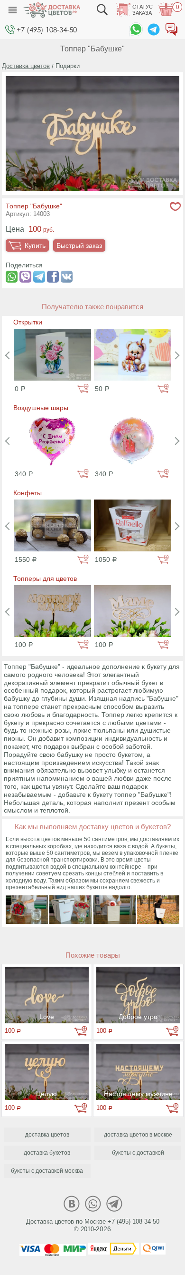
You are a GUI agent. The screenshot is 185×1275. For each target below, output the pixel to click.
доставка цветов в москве (138, 1134)
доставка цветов (47, 1134)
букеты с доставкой (138, 1152)
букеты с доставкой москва (47, 1170)
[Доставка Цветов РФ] (51, 10)
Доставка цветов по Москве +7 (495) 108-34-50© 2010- (92, 1225)
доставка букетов (47, 1152)
